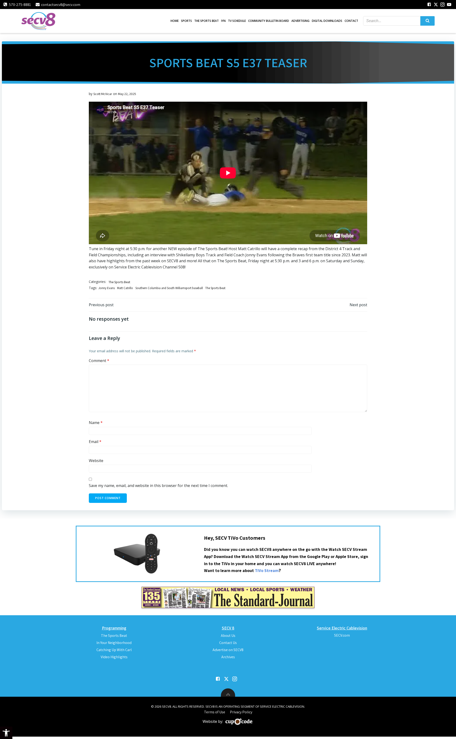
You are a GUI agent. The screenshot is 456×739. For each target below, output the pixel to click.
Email (95, 441)
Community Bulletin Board (268, 21)
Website (96, 460)
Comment (99, 360)
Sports (186, 21)
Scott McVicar (102, 94)
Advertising (300, 21)
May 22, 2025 (127, 94)
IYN (223, 21)
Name (96, 422)
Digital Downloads (327, 21)
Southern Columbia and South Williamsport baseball (169, 288)
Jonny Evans (106, 288)
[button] (6, 733)
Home (175, 21)
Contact (351, 21)
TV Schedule (237, 21)
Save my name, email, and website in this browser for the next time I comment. (158, 485)
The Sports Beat (206, 21)
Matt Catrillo (125, 288)
